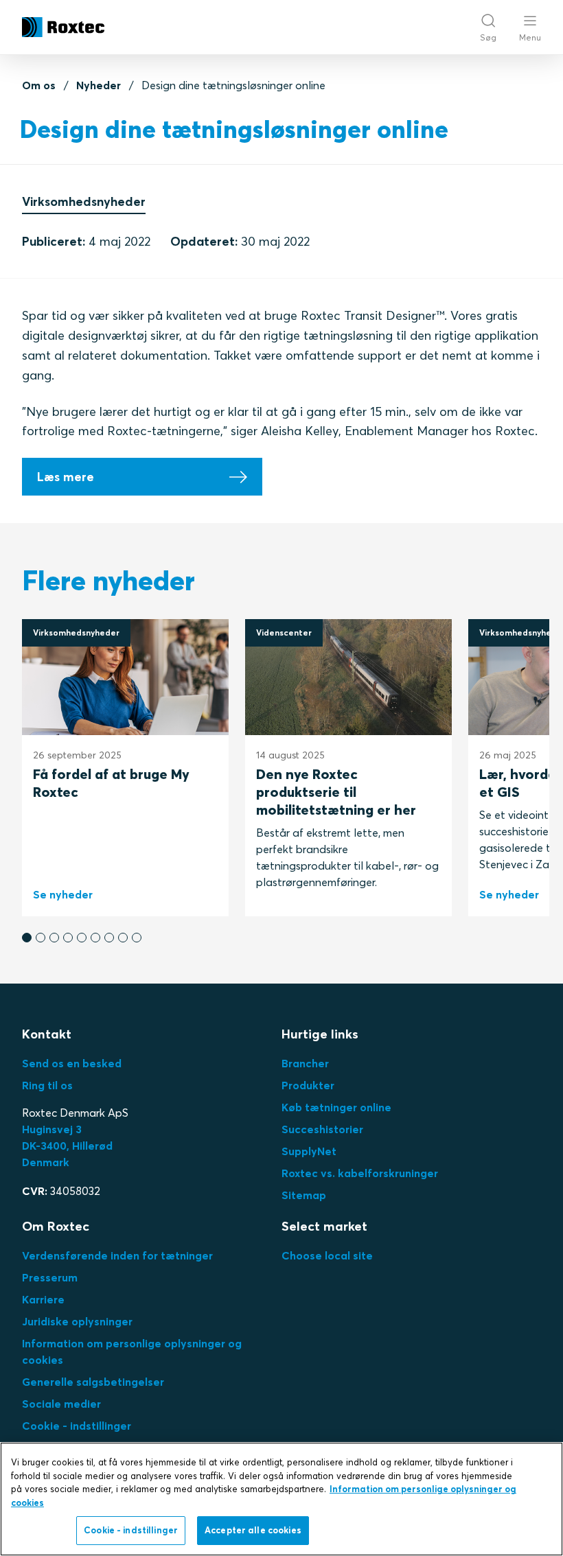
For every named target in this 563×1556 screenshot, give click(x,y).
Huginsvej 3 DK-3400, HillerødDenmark (67, 1145)
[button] (27, 937)
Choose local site (327, 1255)
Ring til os (47, 1085)
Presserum (50, 1277)
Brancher (305, 1063)
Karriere (43, 1299)
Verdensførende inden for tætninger (117, 1255)
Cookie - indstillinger (76, 1425)
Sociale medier (61, 1403)
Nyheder (98, 85)
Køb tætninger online (336, 1107)
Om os (39, 85)
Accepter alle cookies (253, 1529)
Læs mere (65, 477)
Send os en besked (72, 1063)
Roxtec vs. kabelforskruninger (360, 1173)
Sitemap (304, 1195)
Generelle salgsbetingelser (93, 1382)
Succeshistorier (322, 1129)
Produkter (308, 1085)
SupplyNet (309, 1151)
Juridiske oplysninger (77, 1321)
